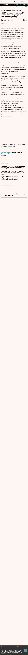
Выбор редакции (5, 7)
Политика (8, 10)
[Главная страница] (1, 1)
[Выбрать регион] (17, 1)
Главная (3, 10)
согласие (5, 650)
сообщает (16, 32)
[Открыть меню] (26, 2)
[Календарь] (11, 1)
